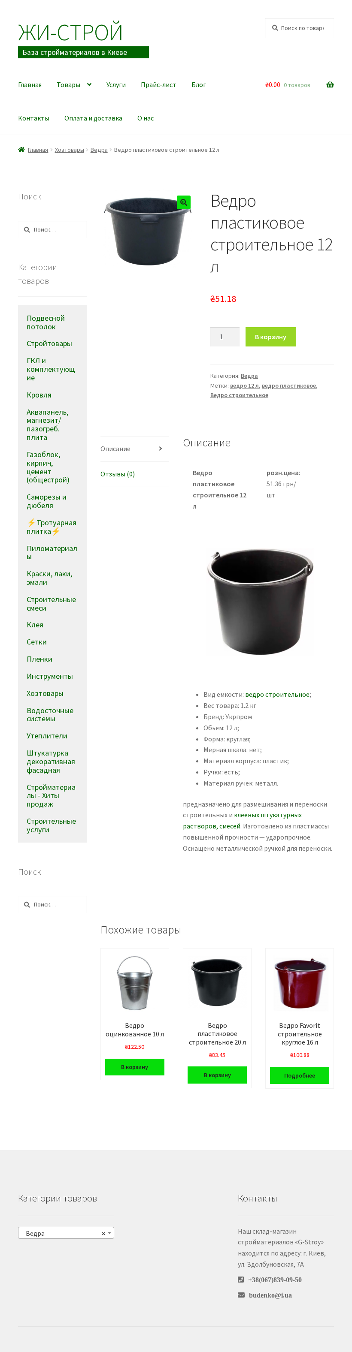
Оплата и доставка (93, 118)
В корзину (270, 336)
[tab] (134, 449)
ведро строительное (277, 694)
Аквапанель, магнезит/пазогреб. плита (47, 424)
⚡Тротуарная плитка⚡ (51, 527)
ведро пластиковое (289, 385)
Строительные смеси (51, 603)
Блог (198, 84)
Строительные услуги (51, 825)
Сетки (37, 642)
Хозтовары (69, 150)
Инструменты (50, 676)
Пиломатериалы (52, 552)
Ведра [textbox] (63, 1233)
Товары (68, 84)
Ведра (99, 150)
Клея (35, 624)
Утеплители (47, 736)
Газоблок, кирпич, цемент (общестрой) (48, 467)
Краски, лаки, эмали (49, 578)
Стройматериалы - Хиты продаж (51, 795)
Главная (30, 84)
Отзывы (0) (117, 474)
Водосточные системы (50, 714)
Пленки (39, 659)
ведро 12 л (244, 385)
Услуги (116, 84)
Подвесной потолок (46, 322)
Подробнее (299, 1075)
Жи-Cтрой (70, 32)
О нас (145, 118)
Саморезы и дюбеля (47, 501)
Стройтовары (49, 343)
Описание (115, 448)
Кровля (39, 395)
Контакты (33, 118)
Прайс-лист (158, 84)
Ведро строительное (239, 395)
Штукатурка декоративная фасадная (51, 761)
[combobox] (66, 1233)
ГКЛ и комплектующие (51, 368)
